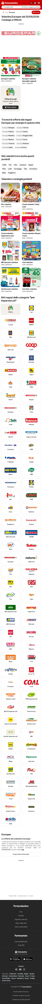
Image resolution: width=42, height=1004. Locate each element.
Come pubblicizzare (21, 942)
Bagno (31, 165)
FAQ (21, 912)
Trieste (22, 132)
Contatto (21, 916)
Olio (25, 169)
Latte (10, 169)
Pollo (4, 169)
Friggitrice (11, 173)
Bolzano (23, 143)
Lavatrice (23, 165)
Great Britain (6, 978)
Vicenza (8, 143)
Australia (20, 974)
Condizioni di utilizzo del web (21, 995)
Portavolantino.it (26, 986)
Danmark (21, 976)
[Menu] (39, 3)
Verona (22, 128)
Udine (7, 147)
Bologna (8, 128)
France (32, 976)
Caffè (4, 165)
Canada (31, 974)
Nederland (20, 978)
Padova (8, 132)
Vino (15, 165)
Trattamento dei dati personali (21, 999)
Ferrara (21, 147)
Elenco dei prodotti (21, 927)
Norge (27, 978)
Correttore (33, 169)
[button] (35, 3)
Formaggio (18, 169)
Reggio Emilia (24, 136)
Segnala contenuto (21, 919)
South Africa (6, 981)
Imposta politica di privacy (21, 991)
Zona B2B (21, 945)
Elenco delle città (21, 923)
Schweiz (5, 976)
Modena (8, 136)
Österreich (13, 974)
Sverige (32, 978)
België (26, 974)
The (10, 165)
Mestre (8, 139)
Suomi (27, 976)
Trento (21, 139)
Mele (4, 173)
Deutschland (13, 976)
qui (23, 850)
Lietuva (13, 978)
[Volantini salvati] (31, 3)
